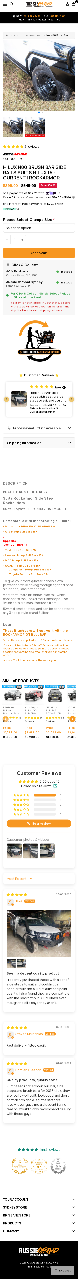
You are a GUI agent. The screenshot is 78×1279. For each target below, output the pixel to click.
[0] (73, 4)
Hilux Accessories (30, 35)
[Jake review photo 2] (11, 963)
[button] (39, 112)
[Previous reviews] (6, 399)
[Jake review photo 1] (39, 933)
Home (12, 35)
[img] (17, 894)
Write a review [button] (39, 823)
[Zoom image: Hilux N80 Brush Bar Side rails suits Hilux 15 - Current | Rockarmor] (39, 75)
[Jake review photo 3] (21, 963)
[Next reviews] (71, 399)
